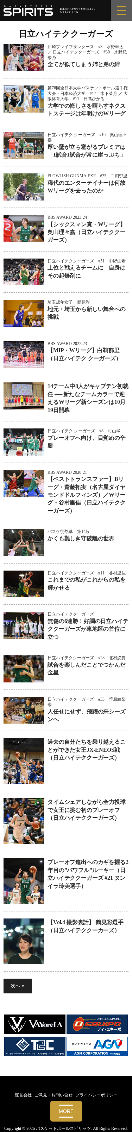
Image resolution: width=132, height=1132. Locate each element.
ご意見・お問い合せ (53, 1095)
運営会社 (23, 1095)
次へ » (18, 985)
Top (124, 1122)
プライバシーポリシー (96, 1095)
